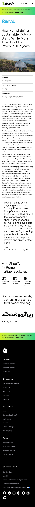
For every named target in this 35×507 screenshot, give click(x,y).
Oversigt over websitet (11, 484)
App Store (6, 391)
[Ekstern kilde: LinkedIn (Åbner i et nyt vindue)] (28, 493)
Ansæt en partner (9, 450)
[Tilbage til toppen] (5, 350)
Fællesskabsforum (9, 446)
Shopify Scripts (19, 181)
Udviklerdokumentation (11, 384)
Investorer (6, 372)
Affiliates (6, 399)
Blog (4, 411)
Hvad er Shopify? (9, 364)
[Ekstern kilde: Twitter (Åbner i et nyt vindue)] (9, 493)
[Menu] (32, 3)
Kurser (5, 423)
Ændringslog (7, 431)
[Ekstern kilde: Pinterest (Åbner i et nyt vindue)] (4, 497)
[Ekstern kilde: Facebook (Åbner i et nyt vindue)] (4, 493)
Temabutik (6, 387)
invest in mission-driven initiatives (16, 147)
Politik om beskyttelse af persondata (15, 480)
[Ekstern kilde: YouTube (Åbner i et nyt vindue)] (14, 493)
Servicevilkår (7, 472)
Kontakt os (23, 3)
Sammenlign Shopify (10, 415)
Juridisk (5, 476)
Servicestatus (8, 454)
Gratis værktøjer (8, 427)
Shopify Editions (9, 368)
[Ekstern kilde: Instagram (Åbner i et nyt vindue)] (18, 493)
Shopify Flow (18, 167)
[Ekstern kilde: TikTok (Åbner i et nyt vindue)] (23, 493)
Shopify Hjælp (8, 443)
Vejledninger (7, 419)
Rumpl (4, 104)
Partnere (6, 395)
